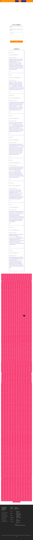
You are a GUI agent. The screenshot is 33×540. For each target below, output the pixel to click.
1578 (7, 422)
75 (9, 279)
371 (4, 305)
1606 (18, 425)
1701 (15, 435)
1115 (20, 373)
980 (19, 359)
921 (13, 354)
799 (22, 343)
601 (17, 325)
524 (2, 319)
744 (24, 338)
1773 (15, 442)
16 (25, 274)
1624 (2, 427)
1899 (30, 455)
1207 (10, 383)
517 (17, 318)
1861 (25, 451)
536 (28, 319)
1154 (28, 377)
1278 (7, 391)
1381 (25, 401)
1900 (2, 456)
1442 (28, 407)
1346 (28, 397)
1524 (23, 416)
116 (28, 281)
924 (19, 354)
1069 (25, 368)
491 (22, 315)
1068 (23, 368)
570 (11, 323)
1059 (30, 367)
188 (2, 289)
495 (30, 315)
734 (2, 338)
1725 (15, 437)
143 (26, 284)
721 (4, 337)
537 (30, 319)
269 (26, 295)
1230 (7, 386)
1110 (8, 373)
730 (24, 337)
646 (24, 329)
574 (19, 323)
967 (22, 358)
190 (6, 289)
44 (14, 276)
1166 (28, 378)
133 (4, 284)
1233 (15, 386)
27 (14, 275)
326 (28, 300)
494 (28, 315)
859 (30, 348)
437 (26, 310)
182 (19, 288)
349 (17, 303)
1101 (15, 372)
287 (4, 298)
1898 (28, 455)
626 (11, 328)
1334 (28, 396)
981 (22, 359)
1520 (12, 416)
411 (30, 308)
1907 (20, 456)
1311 (30, 393)
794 (11, 343)
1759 (10, 441)
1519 (10, 416)
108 (11, 281)
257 (30, 294)
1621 (25, 426)
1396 (2, 403)
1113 (15, 373)
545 (17, 320)
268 (24, 295)
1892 (12, 455)
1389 (15, 402)
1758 (7, 441)
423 (26, 309)
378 (19, 305)
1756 (2, 441)
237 (17, 293)
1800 (23, 445)
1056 (23, 367)
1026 (7, 364)
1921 (25, 457)
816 (28, 344)
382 (28, 305)
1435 (10, 407)
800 (24, 343)
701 (22, 334)
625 (8, 328)
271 (30, 295)
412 (2, 309)
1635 (30, 427)
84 (25, 279)
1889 (5, 455)
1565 (5, 421)
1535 (20, 417)
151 (13, 285)
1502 (28, 413)
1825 (25, 447)
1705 (25, 435)
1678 (18, 432)
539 (4, 320)
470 (6, 314)
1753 (25, 440)
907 (13, 353)
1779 (30, 442)
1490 (28, 412)
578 (28, 323)
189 (4, 289)
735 (4, 338)
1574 (28, 421)
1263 (30, 388)
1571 (20, 421)
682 (11, 333)
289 (8, 298)
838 (15, 347)
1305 (15, 393)
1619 (20, 426)
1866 (7, 452)
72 (3, 279)
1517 (5, 416)
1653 (15, 430)
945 (4, 357)
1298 (28, 392)
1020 (23, 363)
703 (26, 334)
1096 (2, 372)
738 (11, 338)
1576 (2, 422)
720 (2, 337)
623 (4, 328)
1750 (18, 440)
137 (13, 284)
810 (15, 344)
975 (8, 359)
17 (27, 274)
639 (8, 329)
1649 (5, 430)
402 (11, 308)
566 (2, 323)
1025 (5, 364)
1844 (12, 450)
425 (30, 309)
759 (26, 339)
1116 (23, 373)
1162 (18, 378)
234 (11, 293)
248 (11, 294)
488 (15, 315)
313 (30, 299)
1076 (12, 369)
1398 (7, 403)
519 (22, 318)
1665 (15, 431)
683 (13, 333)
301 (4, 299)
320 (15, 300)
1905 (15, 456)
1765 (25, 441)
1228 (2, 386)
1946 (28, 460)
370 (2, 305)
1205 (5, 383)
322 (19, 300)
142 (24, 284)
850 (11, 348)
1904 (12, 456)
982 (24, 359)
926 (24, 354)
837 (13, 347)
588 (19, 324)
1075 (10, 369)
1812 (23, 446)
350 (19, 303)
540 (6, 320)
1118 (27, 373)
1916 (12, 457)
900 (28, 352)
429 (8, 310)
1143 (30, 376)
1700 (12, 435)
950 (15, 357)
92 (9, 280)
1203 (30, 382)
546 (19, 320)
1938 (7, 460)
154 (19, 285)
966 (19, 358)
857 (26, 348)
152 (15, 285)
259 (4, 295)
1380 (23, 401)
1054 (18, 367)
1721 (5, 437)
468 (2, 314)
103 (30, 280)
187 (30, 288)
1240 (2, 387)
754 (15, 339)
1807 (10, 446)
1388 (12, 402)
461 (17, 313)
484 (6, 315)
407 (22, 308)
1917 (15, 457)
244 (2, 294)
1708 (2, 436)
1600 (2, 425)
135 (8, 284)
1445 (5, 408)
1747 (10, 440)
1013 (5, 363)
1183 (10, 381)
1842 (7, 450)
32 (23, 275)
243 (30, 293)
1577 (5, 422)
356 (2, 304)
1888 (2, 455)
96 (16, 280)
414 (6, 309)
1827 (30, 447)
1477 (25, 411)
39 (5, 276)
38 (3, 276)
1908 (23, 456)
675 (26, 332)
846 (2, 348)
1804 (2, 446)
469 (4, 314)
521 (26, 318)
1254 (7, 388)
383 (30, 305)
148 (6, 285)
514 (11, 318)
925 (22, 354)
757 (22, 339)
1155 (30, 377)
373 (8, 305)
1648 (2, 430)
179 (13, 288)
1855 (10, 451)
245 (4, 294)
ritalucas (17, 106)
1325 (5, 396)
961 (8, 358)
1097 (5, 372)
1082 (28, 369)
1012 (2, 363)
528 (11, 319)
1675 (10, 432)
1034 (28, 364)
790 (2, 343)
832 (2, 347)
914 (28, 353)
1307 (20, 393)
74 (7, 279)
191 (8, 289)
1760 (12, 441)
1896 (23, 455)
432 (15, 310)
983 (26, 359)
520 (24, 318)
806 (6, 344)
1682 (28, 432)
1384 (2, 402)
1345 (25, 397)
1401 (15, 403)
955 (26, 357)
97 (18, 280)
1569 (15, 421)
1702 (18, 435)
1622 (28, 426)
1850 (28, 450)
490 (19, 315)
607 (30, 325)
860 (2, 349)
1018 (18, 363)
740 (15, 338)
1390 (18, 402)
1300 (2, 393)
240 (24, 293)
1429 (25, 406)
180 (15, 288)
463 (22, 313)
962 (11, 358)
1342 (18, 397)
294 (19, 298)
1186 (18, 381)
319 (13, 300)
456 (6, 313)
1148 (12, 377)
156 (24, 285)
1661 (5, 431)
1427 (20, 406)
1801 (25, 445)
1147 (10, 377)
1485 (15, 412)
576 (24, 323)
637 (4, 329)
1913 (5, 457)
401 (8, 308)
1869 (15, 452)
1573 (25, 421)
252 (19, 294)
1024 (2, 364)
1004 (12, 362)
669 (13, 332)
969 (26, 358)
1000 (2, 362)
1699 (10, 435)
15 (23, 274)
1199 (20, 382)
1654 (18, 430)
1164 (23, 378)
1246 (18, 387)
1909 (25, 456)
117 (30, 281)
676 (28, 332)
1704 (23, 435)
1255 (10, 388)
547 (22, 320)
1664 (12, 431)
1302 (7, 393)
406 (19, 308)
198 (24, 289)
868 (19, 349)
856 (24, 348)
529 (13, 319)
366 (24, 304)
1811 (20, 446)
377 (17, 305)
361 (13, 304)
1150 (18, 377)
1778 (28, 442)
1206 (7, 383)
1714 (18, 436)
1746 (7, 440)
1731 (30, 437)
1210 (18, 383)
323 (22, 300)
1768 (2, 442)
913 (26, 353)
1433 (5, 407)
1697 (5, 435)
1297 (25, 392)
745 (26, 338)
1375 (10, 401)
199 (26, 289)
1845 (15, 450)
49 (23, 276)
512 (6, 318)
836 (11, 347)
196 (19, 289)
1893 (15, 455)
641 (13, 329)
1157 (5, 378)
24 (9, 275)
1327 (10, 396)
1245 (15, 387)
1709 (5, 436)
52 (29, 276)
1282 (18, 391)
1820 (12, 447)
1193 (5, 382)
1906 (18, 456)
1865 (5, 452)
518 (19, 318)
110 (15, 281)
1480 (2, 412)
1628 (12, 427)
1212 (23, 383)
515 (13, 318)
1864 (2, 452)
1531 (10, 417)
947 (8, 357)
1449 (15, 408)
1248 (23, 387)
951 (17, 357)
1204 (2, 383)
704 (28, 334)
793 (8, 343)
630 (19, 328)
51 (27, 276)
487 (13, 315)
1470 (7, 411)
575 (22, 323)
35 (29, 275)
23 (7, 275)
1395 (30, 402)
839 (17, 347)
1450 (18, 408)
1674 (7, 432)
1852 (2, 451)
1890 (7, 455)
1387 (10, 402)
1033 (25, 364)
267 (22, 295)
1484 (12, 412)
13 (20, 274)
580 (2, 324)
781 (13, 342)
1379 (20, 401)
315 (4, 300)
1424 (12, 406)
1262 (28, 388)
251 (17, 294)
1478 (28, 411)
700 (19, 334)
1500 (23, 413)
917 (4, 354)
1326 (7, 396)
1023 (30, 363)
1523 (20, 416)
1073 (5, 369)
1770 (7, 442)
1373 (5, 401)
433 (17, 310)
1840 (2, 450)
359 (8, 304)
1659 (30, 430)
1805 (5, 446)
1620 (23, 426)
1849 (25, 450)
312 (28, 299)
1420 (2, 406)
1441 (25, 407)
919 (8, 354)
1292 (12, 392)
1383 (30, 401)
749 (4, 339)
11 (16, 274)
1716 (23, 436)
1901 (5, 456)
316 (6, 300)
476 (19, 314)
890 (6, 352)
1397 (5, 403)
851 (13, 348)
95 (14, 280)
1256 (12, 388)
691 (30, 333)
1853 (5, 451)
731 (26, 337)
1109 (5, 373)
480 (28, 314)
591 (26, 324)
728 (19, 337)
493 (26, 315)
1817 (5, 447)
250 (15, 294)
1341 (15, 397)
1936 (2, 460)
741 (17, 338)
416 (11, 309)
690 (28, 333)
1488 (23, 412)
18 (29, 274)
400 (6, 308)
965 (17, 358)
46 (18, 276)
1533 (15, 417)
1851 (30, 450)
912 (24, 353)
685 (17, 333)
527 (8, 319)
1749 (15, 440)
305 (13, 299)
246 (6, 294)
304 (11, 299)
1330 (18, 396)
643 (17, 329)
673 (22, 332)
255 (26, 294)
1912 (2, 457)
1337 (5, 397)
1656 (23, 430)
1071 (30, 368)
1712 (12, 436)
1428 (23, 406)
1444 (2, 408)
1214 (28, 383)
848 (6, 348)
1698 (7, 435)
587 (17, 324)
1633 (25, 427)
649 (30, 329)
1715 (20, 436)
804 (2, 344)
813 (22, 344)
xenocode (20, 146)
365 (22, 304)
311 (26, 299)
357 (4, 304)
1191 (30, 381)
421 (22, 309)
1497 (15, 413)
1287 (30, 391)
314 (2, 300)
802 (28, 343)
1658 (28, 430)
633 (26, 328)
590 (24, 324)
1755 (30, 440)
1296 (23, 392)
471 (8, 314)
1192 (2, 382)
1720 (2, 437)
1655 (20, 430)
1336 (2, 397)
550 (28, 320)
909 (17, 353)
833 (4, 347)
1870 (18, 452)
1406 (28, 403)
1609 (25, 425)
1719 (30, 436)
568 (6, 323)
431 (13, 310)
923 (17, 354)
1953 (15, 461)
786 (24, 342)
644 (19, 329)
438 (28, 310)
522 (28, 318)
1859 (20, 451)
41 (9, 276)
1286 (28, 391)
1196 (12, 382)
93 (11, 280)
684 (15, 333)
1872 (23, 452)
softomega (19, 259)
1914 (7, 457)
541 (8, 320)
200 (28, 289)
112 (19, 281)
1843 (10, 450)
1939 (10, 460)
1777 (25, 442)
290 (11, 298)
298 (28, 298)
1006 (18, 362)
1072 (2, 369)
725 (13, 337)
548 (24, 320)
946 (6, 357)
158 (28, 285)
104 (2, 281)
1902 (7, 456)
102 (28, 280)
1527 (30, 416)
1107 (30, 372)
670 (15, 332)
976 (11, 359)
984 (28, 359)
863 (8, 349)
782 (15, 342)
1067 (20, 368)
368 (28, 304)
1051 (10, 367)
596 (6, 325)
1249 (25, 387)
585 (13, 324)
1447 (10, 408)
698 (15, 334)
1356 (23, 398)
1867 (10, 452)
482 (2, 315)
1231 (10, 386)
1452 (23, 408)
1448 (12, 408)
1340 (12, 397)
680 (6, 333)
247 (8, 294)
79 (16, 279)
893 (13, 352)
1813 (25, 446)
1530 (7, 417)
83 (23, 279)
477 (22, 314)
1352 (12, 398)
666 (6, 332)
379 (22, 305)
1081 (25, 369)
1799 (20, 445)
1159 (10, 378)
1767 (30, 441)
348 (15, 303)
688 (24, 333)
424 (28, 309)
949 (13, 357)
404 (15, 308)
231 (4, 293)
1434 (7, 407)
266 (19, 295)
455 (4, 313)
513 (8, 318)
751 (8, 339)
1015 (10, 363)
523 (30, 318)
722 (6, 337)
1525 (25, 416)
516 (15, 318)
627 (13, 328)
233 (8, 293)
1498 (18, 413)
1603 (10, 425)
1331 (20, 396)
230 (2, 293)
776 (2, 342)
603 (22, 325)
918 (6, 354)
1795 (10, 445)
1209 (15, 383)
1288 (2, 392)
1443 (30, 407)
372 (6, 305)
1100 (13, 372)
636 (2, 329)
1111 (10, 373)
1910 (28, 456)
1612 (2, 426)
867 (17, 349)
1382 (28, 401)
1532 (12, 417)
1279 (10, 391)
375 (13, 305)
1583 (20, 422)
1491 (30, 412)
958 (2, 358)
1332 (23, 396)
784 (19, 342)
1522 (18, 416)
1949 (5, 461)
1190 (28, 381)
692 (2, 334)
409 (26, 308)
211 (22, 290)
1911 (30, 456)
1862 (28, 451)
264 (15, 295)
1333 (25, 396)
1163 (20, 378)
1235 (20, 386)
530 (15, 319)
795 (13, 343)
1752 (23, 440)
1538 (28, 417)
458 (11, 313)
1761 (15, 441)
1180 (2, 381)
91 (7, 280)
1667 (20, 431)
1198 (17, 382)
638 (6, 329)
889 (4, 352)
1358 (28, 398)
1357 (25, 398)
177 (8, 288)
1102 (18, 372)
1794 (7, 445)
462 (19, 313)
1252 (2, 388)
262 (11, 295)
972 (2, 359)
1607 (20, 425)
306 (15, 299)
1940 (12, 460)
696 (11, 334)
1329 (15, 396)
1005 (15, 362)
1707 (30, 435)
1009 (25, 362)
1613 (5, 426)
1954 (18, 461)
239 (22, 293)
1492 (2, 413)
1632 (23, 427)
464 (24, 313)
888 (2, 352)
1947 (30, 460)
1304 (12, 393)
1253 (5, 388)
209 (17, 290)
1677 (15, 432)
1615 (10, 426)
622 (2, 328)
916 (2, 354)
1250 (28, 387)
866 (15, 349)
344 (6, 303)
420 (19, 309)
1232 (12, 386)
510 (2, 318)
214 (28, 290)
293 (17, 298)
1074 (7, 369)
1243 (10, 387)
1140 (23, 376)
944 (2, 357)
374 (11, 305)
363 (17, 304)
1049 (5, 367)
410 (28, 308)
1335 (30, 396)
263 (13, 295)
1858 (18, 451)
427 (4, 310)
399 (4, 308)
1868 (12, 452)
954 (24, 357)
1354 (18, 398)
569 (8, 323)
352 (24, 303)
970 (28, 358)
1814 (28, 446)
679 (4, 333)
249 (13, 294)
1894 (18, 455)
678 (2, 333)
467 (30, 313)
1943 (20, 460)
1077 (15, 369)
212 (24, 290)
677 (30, 332)
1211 (20, 383)
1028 (12, 364)
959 (4, 358)
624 (6, 328)
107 (9, 281)
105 (4, 281)
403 (13, 308)
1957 (25, 461)
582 (6, 324)
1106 (28, 372)
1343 (20, 397)
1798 (18, 445)
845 (30, 347)
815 (26, 344)
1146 (7, 377)
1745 (5, 440)
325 (26, 300)
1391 (20, 402)
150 (11, 285)
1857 (15, 451)
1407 (30, 403)
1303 (10, 393)
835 (8, 347)
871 (26, 349)
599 (13, 325)
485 (8, 315)
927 (26, 354)
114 (24, 281)
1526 (28, 416)
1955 (20, 461)
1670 (28, 431)
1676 (12, 432)
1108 (3, 373)
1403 (20, 403)
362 (15, 304)
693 (4, 334)
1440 (23, 407)
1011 (30, 362)
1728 (23, 437)
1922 (28, 457)
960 (6, 358)
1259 (20, 388)
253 (22, 294)
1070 (28, 368)
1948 (2, 461)
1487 (20, 412)
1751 (20, 440)
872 (28, 349)
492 (24, 315)
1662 (7, 431)
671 (17, 332)
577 (26, 323)
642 (15, 329)
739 (13, 338)
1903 (10, 456)
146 (2, 285)
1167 (30, 378)
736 (6, 338)
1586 (28, 422)
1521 (15, 416)
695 (8, 334)
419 (17, 309)
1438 (18, 407)
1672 (2, 432)
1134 (7, 376)
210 (19, 290)
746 (28, 338)
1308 (23, 393)
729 (22, 337)
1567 (10, 421)
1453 (25, 408)
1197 (15, 382)
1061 (5, 368)
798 (19, 343)
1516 (2, 416)
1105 (25, 372)
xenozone (11, 125)
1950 (7, 461)
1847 (20, 450)
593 (30, 324)
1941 (15, 460)
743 (22, 338)
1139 (20, 376)
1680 (23, 432)
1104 (23, 372)
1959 (30, 461)
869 (22, 349)
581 (4, 324)
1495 (10, 413)
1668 (23, 431)
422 (24, 309)
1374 (7, 401)
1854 (7, 451)
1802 (28, 445)
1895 (20, 455)
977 (13, 359)
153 (17, 285)
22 (5, 275)
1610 (28, 425)
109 (13, 281)
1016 (12, 363)
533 (22, 319)
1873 (25, 452)
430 (11, 310)
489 (17, 315)
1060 (2, 368)
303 (8, 299)
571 (13, 323)
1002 (7, 362)
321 (17, 300)
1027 (10, 364)
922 (15, 354)
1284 (23, 391)
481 (30, 314)
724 (11, 337)
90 (5, 280)
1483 (10, 412)
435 (22, 310)
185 (26, 288)
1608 (23, 425)
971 (30, 358)
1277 (5, 391)
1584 (23, 422)
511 (4, 318)
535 (26, 319)
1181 (5, 381)
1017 (15, 363)
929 (30, 354)
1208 (12, 383)
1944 (23, 460)
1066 (18, 368)
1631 (20, 427)
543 (13, 320)
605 (26, 325)
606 (28, 325)
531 (17, 319)
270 (28, 295)
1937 (5, 460)
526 (6, 319)
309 (22, 299)
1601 (5, 425)
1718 (28, 436)
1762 (18, 441)
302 (6, 299)
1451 (20, 408)
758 (24, 339)
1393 (25, 402)
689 (26, 333)
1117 (25, 373)
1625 (5, 427)
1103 (20, 372)
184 (24, 288)
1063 (10, 368)
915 (30, 353)
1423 (10, 406)
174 (2, 288)
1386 (7, 402)
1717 (25, 436)
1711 (10, 436)
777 (4, 342)
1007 (20, 362)
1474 (18, 411)
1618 (18, 426)
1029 (15, 364)
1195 (10, 382)
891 (8, 352)
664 (2, 332)
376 (15, 305)
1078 (18, 369)
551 (30, 320)
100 (24, 280)
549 (26, 320)
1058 (28, 367)
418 (15, 309)
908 (15, 353)
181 (17, 288)
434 (19, 310)
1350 (7, 398)
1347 (30, 397)
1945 (25, 460)
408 (24, 308)
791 (4, 343)
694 (6, 334)
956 (28, 357)
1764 (23, 441)
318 (11, 300)
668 (11, 332)
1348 (2, 398)
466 (28, 313)
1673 (5, 432)
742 (19, 338)
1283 (20, 391)
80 (18, 279)
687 (22, 333)
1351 (10, 398)
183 (22, 288)
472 (11, 314)
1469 (5, 411)
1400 (12, 403)
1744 (2, 440)
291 (13, 298)
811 (17, 344)
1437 (15, 407)
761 (30, 339)
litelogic (10, 85)
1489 (25, 412)
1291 (10, 392)
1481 (5, 412)
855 (22, 348)
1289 (5, 392)
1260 (23, 388)
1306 (18, 393)
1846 (18, 450)
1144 (2, 377)
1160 (12, 378)
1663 (10, 431)
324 (24, 300)
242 (28, 293)
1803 (30, 445)
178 (11, 288)
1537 (25, 417)
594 (2, 325)
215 (30, 290)
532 (19, 319)
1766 (28, 441)
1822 (18, 447)
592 (28, 324)
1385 (5, 402)
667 (8, 332)
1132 (2, 376)
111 (17, 281)
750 (6, 339)
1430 (28, 406)
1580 (12, 422)
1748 (12, 440)
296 (24, 298)
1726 (18, 437)
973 (4, 359)
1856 (12, 451)
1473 (15, 411)
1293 (15, 392)
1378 (18, 401)
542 (11, 320)
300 (2, 299)
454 (2, 313)
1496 (12, 413)
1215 (30, 383)
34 (27, 275)
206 (11, 290)
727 (17, 337)
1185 (15, 381)
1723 (10, 437)
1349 (5, 398)
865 (13, 349)
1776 (23, 442)
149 (8, 285)
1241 (5, 387)
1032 (23, 364)
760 (28, 339)
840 (19, 347)
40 (7, 276)
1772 (12, 442)
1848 (23, 450)
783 (17, 342)
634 (28, 328)
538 (2, 320)
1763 (20, 441)
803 (30, 343)
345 (8, 303)
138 (15, 284)
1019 (20, 363)
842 (24, 347)
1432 (2, 407)
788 (28, 342)
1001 (5, 362)
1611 (30, 425)
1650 (7, 430)
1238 (28, 386)
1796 (12, 445)
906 (11, 353)
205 (8, 290)
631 (22, 328)
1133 (5, 376)
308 (19, 299)
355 (30, 303)
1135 (10, 376)
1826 (28, 447)
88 (2, 280)
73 (5, 279)
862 (6, 349)
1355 (20, 398)
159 (30, 285)
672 (19, 332)
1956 (23, 461)
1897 (25, 455)
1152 (23, 377)
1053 (15, 367)
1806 (7, 446)
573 (17, 323)
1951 (10, 461)
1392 (23, 402)
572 (15, 323)
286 (2, 298)
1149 (15, 377)
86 (29, 279)
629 (17, 328)
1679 (20, 432)
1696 (2, 435)
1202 (28, 382)
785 (22, 342)
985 (30, 359)
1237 (25, 386)
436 (24, 310)
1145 (5, 377)
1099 (10, 372)
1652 (12, 430)
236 (15, 293)
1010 (28, 362)
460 (15, 313)
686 (19, 333)
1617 (15, 426)
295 (22, 298)
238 (19, 293)
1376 (12, 401)
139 (17, 284)
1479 (30, 411)
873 (30, 349)
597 (8, 325)
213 (26, 290)
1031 (20, 364)
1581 (15, 422)
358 (6, 304)
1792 (2, 445)
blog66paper (21, 214)
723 (8, 337)
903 (4, 353)
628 (15, 328)
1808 (12, 446)
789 (30, 342)
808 (11, 344)
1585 (25, 422)
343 (4, 303)
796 (15, 343)
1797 (15, 445)
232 (6, 293)
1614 (7, 426)
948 (11, 357)
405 (17, 308)
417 (13, 309)
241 (26, 293)
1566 (7, 421)
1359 (30, 398)
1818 (7, 447)
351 (22, 303)
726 (15, 337)
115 (26, 281)
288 (6, 298)
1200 (23, 382)
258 (2, 295)
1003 (10, 362)
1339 (10, 397)
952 (19, 357)
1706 (28, 435)
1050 (7, 367)
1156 (2, 378)
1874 (28, 452)
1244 (12, 387)
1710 (7, 436)
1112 (13, 373)
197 (22, 289)
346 (11, 303)
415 (8, 309)
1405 (25, 403)
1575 (30, 421)
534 (24, 319)
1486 (18, 412)
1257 (15, 388)
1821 (15, 447)
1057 (25, 367)
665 (4, 332)
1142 (28, 376)
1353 (15, 398)
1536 (23, 417)
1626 (7, 427)
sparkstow (18, 61)
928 (28, 354)
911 (22, 353)
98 (20, 280)
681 (8, 333)
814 (24, 344)
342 (2, 303)
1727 (20, 437)
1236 (23, 386)
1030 (18, 364)
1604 (12, 425)
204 (6, 290)
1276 (2, 391)
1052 (12, 367)
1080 (23, 369)
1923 (30, 457)
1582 (18, 422)
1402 (18, 403)
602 (19, 325)
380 (24, 305)
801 (26, 343)
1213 (25, 383)
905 (8, 353)
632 (24, 328)
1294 (18, 392)
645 (22, 329)
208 (15, 290)
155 (22, 285)
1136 (12, 376)
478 (24, 314)
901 (30, 352)
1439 (20, 407)
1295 (20, 392)
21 (3, 275)
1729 (25, 437)
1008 (23, 362)
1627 (10, 427)
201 (30, 289)
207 (13, 290)
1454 (28, 408)
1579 (10, 422)
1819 (10, 447)
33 (25, 275)
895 (17, 352)
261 (8, 295)
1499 (20, 413)
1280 (12, 391)
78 (14, 279)
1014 (7, 363)
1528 (2, 417)
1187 (20, 381)
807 (8, 344)
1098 (7, 372)
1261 (25, 388)
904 (6, 353)
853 (17, 348)
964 (15, 358)
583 (8, 324)
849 (8, 348)
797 (17, 343)
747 (30, 338)
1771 (10, 442)
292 (15, 298)
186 (28, 288)
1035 (30, 364)
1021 (25, 363)
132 (2, 284)
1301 (5, 393)
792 (6, 343)
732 (28, 337)
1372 (2, 401)
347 (13, 303)
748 (2, 339)
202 (2, 290)
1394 (28, 402)
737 (8, 338)
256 (28, 294)
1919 (20, 457)
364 (19, 304)
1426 (18, 406)
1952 (12, 461)
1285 (25, 391)
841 (22, 347)
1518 (7, 416)
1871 (20, 452)
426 (2, 310)
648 (28, 329)
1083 (30, 369)
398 (2, 308)
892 (11, 352)
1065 (15, 368)
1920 (23, 457)
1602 (7, 425)
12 (18, 274)
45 (16, 276)
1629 (15, 427)
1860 (23, 451)
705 (30, 334)
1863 (30, 451)
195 (17, 289)
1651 (10, 430)
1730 (28, 437)
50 (25, 276)
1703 (20, 435)
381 (26, 305)
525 (4, 319)
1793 (5, 445)
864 (11, 349)
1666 (18, 431)
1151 (20, 377)
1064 (12, 368)
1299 (30, 392)
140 (19, 284)
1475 (20, 411)
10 (14, 274)
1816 (2, 447)
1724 (12, 437)
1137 (15, 376)
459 (13, 313)
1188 (23, 381)
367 (26, 304)
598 (11, 325)
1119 (30, 373)
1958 (28, 461)
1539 (30, 417)
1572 (23, 421)
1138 (18, 376)
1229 (5, 386)
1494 (7, 413)
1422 (7, 406)
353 (26, 303)
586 (15, 324)
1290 (7, 392)
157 (26, 285)
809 (13, 344)
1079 (20, 369)
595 (4, 325)
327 (30, 300)
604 (24, 325)
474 (15, 314)
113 (22, 281)
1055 (20, 367)
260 (6, 295)
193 (13, 289)
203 (4, 290)
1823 (20, 447)
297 (26, 298)
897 (22, 352)
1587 (30, 422)
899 (26, 352)
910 (19, 353)
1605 (15, 425)
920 (11, 354)
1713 (15, 436)
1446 (7, 408)
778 (6, 342)
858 (28, 348)
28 (16, 275)
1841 (5, 450)
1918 (18, 457)
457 (8, 313)
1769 (5, 442)
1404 (23, 403)
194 (15, 289)
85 (27, 279)
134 (6, 284)
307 (17, 299)
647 (26, 329)
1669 (25, 431)
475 (17, 314)
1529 (5, 417)
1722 (7, 437)
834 (6, 347)
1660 (2, 431)
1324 (2, 396)
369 (30, 304)
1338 (7, 397)
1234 (18, 386)
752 (11, 339)
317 (8, 300)
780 (11, 342)
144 (28, 284)
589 (22, 324)
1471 (10, 411)
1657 (25, 430)
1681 (25, 432)
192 (11, 289)
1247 (20, 387)
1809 (15, 446)
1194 (7, 382)
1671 (30, 431)
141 (22, 284)
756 (19, 339)
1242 (7, 387)
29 (18, 275)
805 (4, 344)
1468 (2, 411)
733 (30, 337)
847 (4, 348)
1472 (12, 411)
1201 (25, 382)
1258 (18, 388)
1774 (18, 442)
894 (15, 352)
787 (26, 342)
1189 (25, 381)
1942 (18, 460)
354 (28, 303)
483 (4, 315)
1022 (28, 363)
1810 (18, 446)
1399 (10, 403)
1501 (25, 413)
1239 (30, 386)
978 (15, 359)
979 (17, 359)
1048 (2, 367)
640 (11, 329)
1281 (15, 391)
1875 (30, 452)
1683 (30, 432)
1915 (10, 457)
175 (4, 288)
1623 (30, 426)
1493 (5, 413)
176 (6, 288)
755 (17, 339)
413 (4, 309)
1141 (25, 376)
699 (17, 334)
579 (30, 323)
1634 (28, 427)
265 (17, 295)
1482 (7, 412)
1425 (15, 406)
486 (11, 315)
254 (24, 294)
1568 (12, 421)
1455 (30, 408)
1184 (12, 381)
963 (13, 358)
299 (30, 298)
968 (24, 358)
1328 (12, 396)
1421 (5, 406)
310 (24, 299)
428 (6, 310)
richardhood (20, 192)
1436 (12, 407)
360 (11, 304)
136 (11, 284)
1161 (15, 378)
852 (15, 348)
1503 (30, 413)
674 (24, 332)
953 (22, 357)
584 (11, 324)
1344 (23, 397)
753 (13, 339)
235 (13, 293)
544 (15, 320)
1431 (30, 406)
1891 (10, 455)
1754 (28, 440)
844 (28, 347)
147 (4, 285)
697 (13, 334)
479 (26, 314)
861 (4, 349)
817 (30, 344)
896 (19, 352)
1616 (12, 426)
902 (2, 353)
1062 (7, 368)
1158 (7, 378)
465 (26, 313)
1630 (18, 427)
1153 (25, 377)
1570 (18, 421)
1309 (25, 393)
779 (8, 342)
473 (13, 314)
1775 (20, 442)
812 (19, 344)
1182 (7, 381)
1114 (18, 373)
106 (6, 281)
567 (4, 323)
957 (30, 357)
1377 (15, 401)
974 (6, 359)
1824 (23, 447)
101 (26, 280)
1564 (2, 421)
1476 (23, 411)
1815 (30, 446)
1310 (28, 393)
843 (26, 347)
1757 (5, 441)
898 (24, 352)
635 (30, 328)
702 (24, 334)
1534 (18, 417)
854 (19, 348)
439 (30, 310)
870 (24, 349)
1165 (25, 378)
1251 (30, 387)
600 (15, 325)
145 (30, 284)
